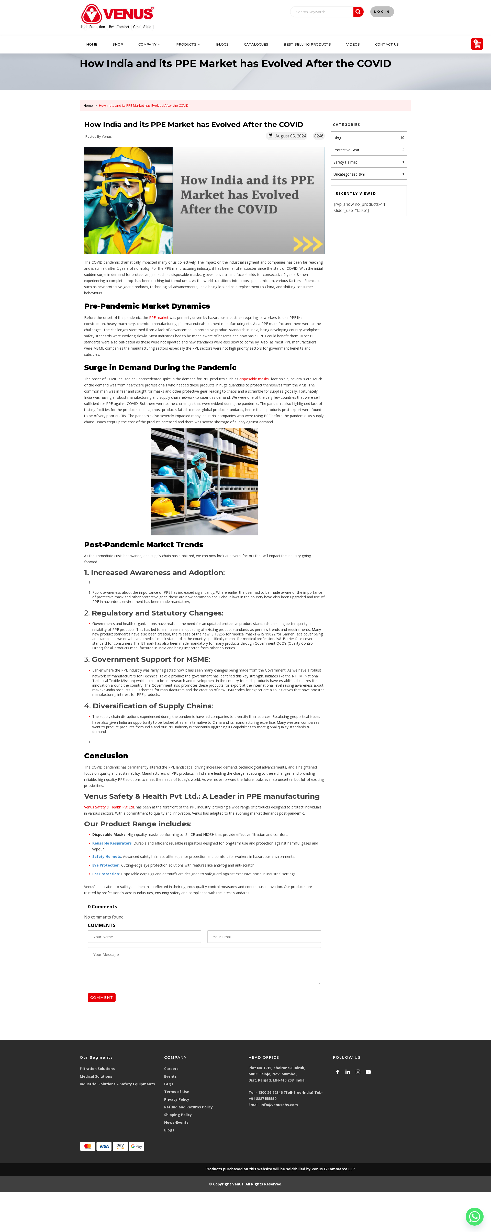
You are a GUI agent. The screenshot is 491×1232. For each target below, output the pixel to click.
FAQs (168, 1084)
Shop (118, 44)
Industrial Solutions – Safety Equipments (117, 1084)
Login (382, 12)
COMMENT (101, 997)
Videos (353, 44)
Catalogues (256, 44)
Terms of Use (176, 1091)
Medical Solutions (96, 1076)
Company (147, 44)
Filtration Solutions (97, 1068)
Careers (171, 1068)
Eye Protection (105, 865)
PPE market (159, 317)
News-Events (176, 1122)
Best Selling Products (307, 44)
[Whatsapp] (475, 1217)
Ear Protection (105, 873)
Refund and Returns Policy (188, 1107)
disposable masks (254, 378)
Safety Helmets (106, 856)
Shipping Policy (178, 1114)
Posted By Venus (98, 136)
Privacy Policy (176, 1099)
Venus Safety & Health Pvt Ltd (109, 807)
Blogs (222, 44)
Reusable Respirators (112, 843)
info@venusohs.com (279, 1104)
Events (170, 1076)
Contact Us (387, 44)
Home (91, 44)
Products (186, 44)
